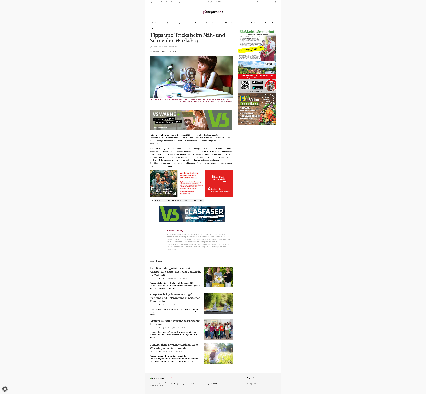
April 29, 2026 (171, 328)
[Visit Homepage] (213, 12)
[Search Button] (274, 2)
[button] (5, 389)
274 (184, 328)
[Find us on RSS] (255, 384)
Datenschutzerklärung (201, 384)
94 (181, 351)
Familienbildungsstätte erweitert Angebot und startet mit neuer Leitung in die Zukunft (175, 272)
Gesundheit (210, 23)
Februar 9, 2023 (174, 51)
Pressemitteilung (159, 51)
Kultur (253, 23)
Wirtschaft (268, 23)
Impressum (153, 2)
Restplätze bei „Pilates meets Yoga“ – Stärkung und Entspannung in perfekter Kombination (175, 298)
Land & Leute (227, 23)
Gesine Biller (157, 305)
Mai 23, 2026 (168, 305)
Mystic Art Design (216, 101)
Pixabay (228, 101)
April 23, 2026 (169, 351)
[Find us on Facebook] (247, 384)
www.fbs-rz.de (214, 163)
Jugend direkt (194, 23)
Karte (167, 2)
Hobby (194, 200)
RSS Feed (216, 384)
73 (180, 305)
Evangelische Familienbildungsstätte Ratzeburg (172, 200)
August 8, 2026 (171, 279)
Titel (154, 23)
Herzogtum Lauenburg (171, 23)
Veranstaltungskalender (179, 2)
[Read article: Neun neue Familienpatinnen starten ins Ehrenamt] (218, 329)
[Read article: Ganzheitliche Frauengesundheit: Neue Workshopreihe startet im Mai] (218, 353)
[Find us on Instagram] (251, 384)
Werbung (161, 2)
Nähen (201, 200)
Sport (242, 23)
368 (185, 279)
